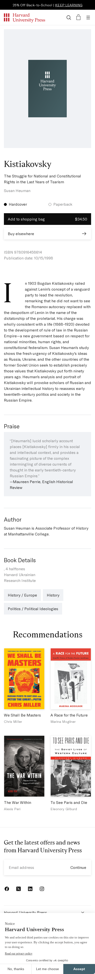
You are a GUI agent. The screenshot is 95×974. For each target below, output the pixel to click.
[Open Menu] (88, 17)
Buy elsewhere (21, 233)
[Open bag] (78, 17)
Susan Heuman (17, 190)
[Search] (69, 17)
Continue (78, 867)
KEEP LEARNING (68, 5)
